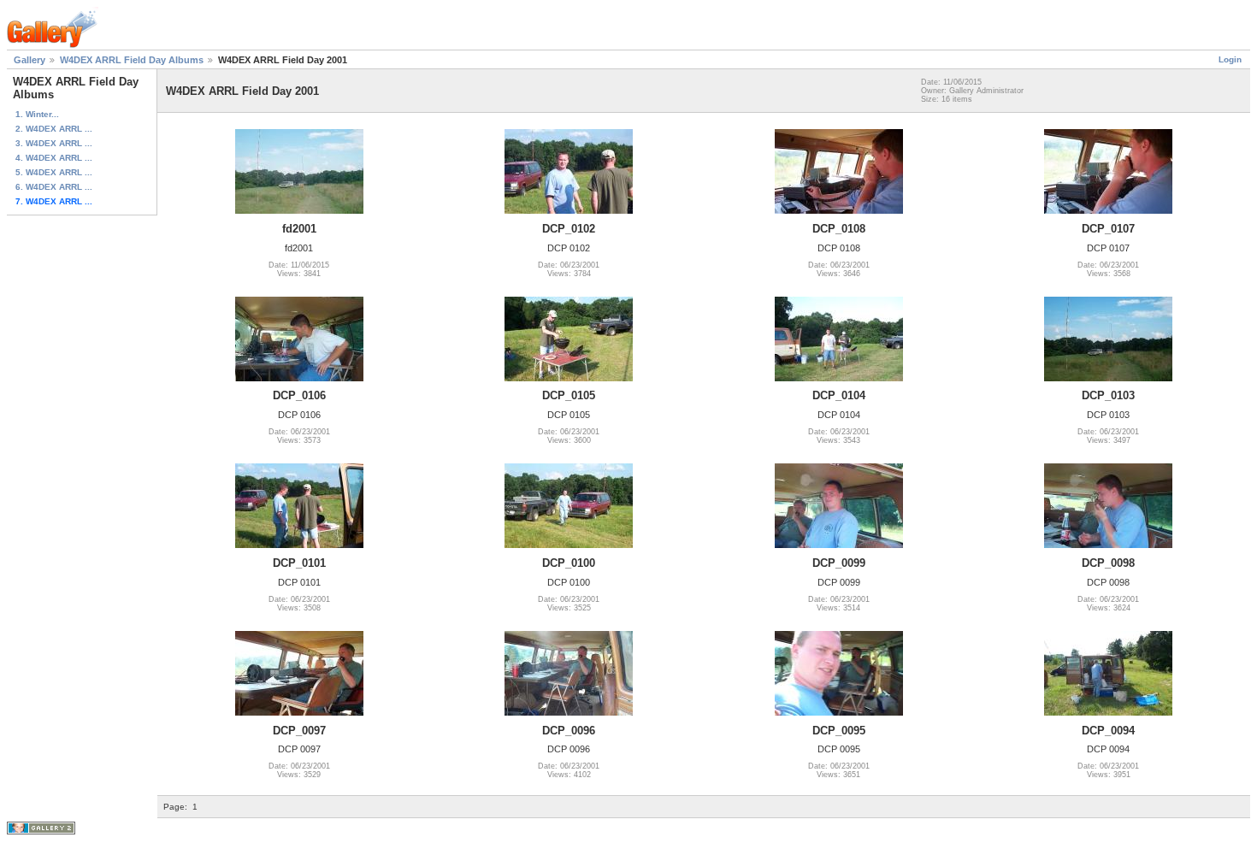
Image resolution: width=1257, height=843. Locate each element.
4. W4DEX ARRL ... (53, 157)
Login (1230, 59)
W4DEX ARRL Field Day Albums (132, 60)
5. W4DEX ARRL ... (53, 172)
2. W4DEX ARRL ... (53, 128)
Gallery (29, 60)
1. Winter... (37, 114)
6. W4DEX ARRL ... (53, 187)
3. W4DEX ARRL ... (53, 143)
